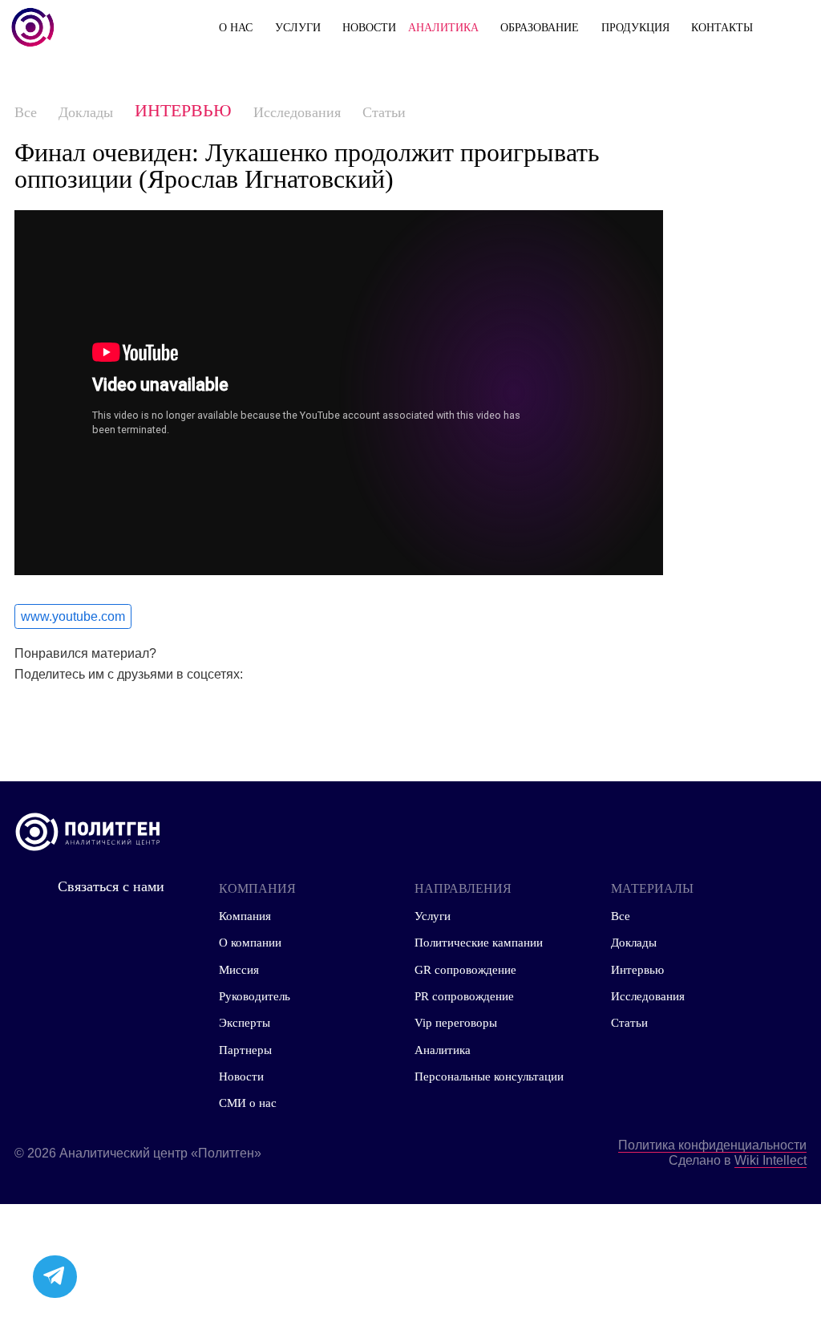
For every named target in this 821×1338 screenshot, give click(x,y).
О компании (250, 942)
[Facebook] (22, 713)
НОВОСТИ (369, 27)
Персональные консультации (489, 1076)
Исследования (297, 112)
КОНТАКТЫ (722, 27)
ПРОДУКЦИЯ (635, 27)
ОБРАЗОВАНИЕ (539, 27)
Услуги (433, 915)
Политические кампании (479, 942)
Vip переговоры (456, 1022)
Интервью (183, 110)
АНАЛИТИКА (443, 27)
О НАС (236, 27)
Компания (245, 915)
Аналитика (443, 1049)
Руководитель (254, 996)
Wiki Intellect (770, 1160)
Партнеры (245, 1049)
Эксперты (244, 1022)
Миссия (239, 969)
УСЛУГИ (298, 27)
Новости (241, 1076)
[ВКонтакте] (67, 713)
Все (25, 112)
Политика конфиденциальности (712, 1144)
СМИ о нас (248, 1102)
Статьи (384, 112)
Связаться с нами (111, 886)
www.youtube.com (73, 616)
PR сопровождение (464, 996)
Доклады (86, 112)
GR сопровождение (465, 969)
